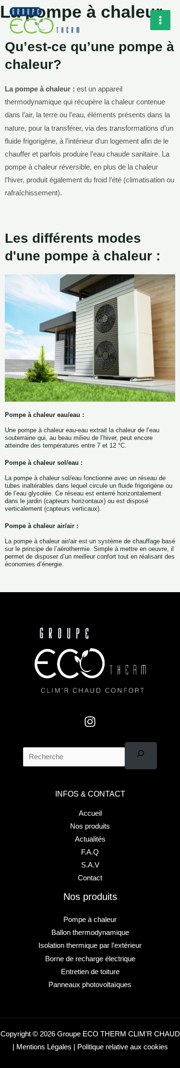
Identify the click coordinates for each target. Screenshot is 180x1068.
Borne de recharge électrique (90, 959)
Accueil (90, 813)
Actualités (90, 839)
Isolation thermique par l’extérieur (90, 945)
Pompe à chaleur (90, 919)
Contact (90, 878)
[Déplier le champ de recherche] (141, 755)
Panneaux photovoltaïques (90, 985)
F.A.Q (90, 852)
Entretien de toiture (90, 972)
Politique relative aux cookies (121, 1047)
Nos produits (90, 826)
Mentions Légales (44, 1047)
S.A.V (90, 865)
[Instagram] (90, 722)
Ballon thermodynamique (90, 932)
